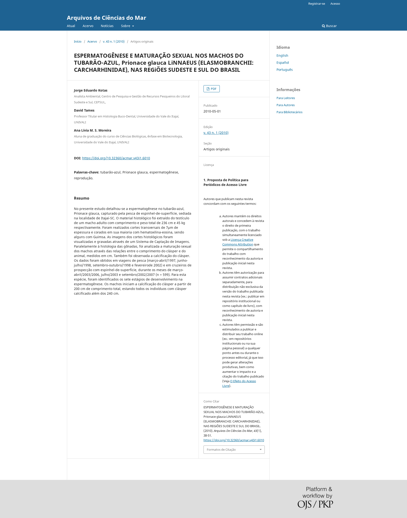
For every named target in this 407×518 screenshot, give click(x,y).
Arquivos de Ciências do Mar (106, 17)
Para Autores (286, 105)
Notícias (107, 26)
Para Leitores (286, 98)
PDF (213, 89)
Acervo (88, 26)
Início (77, 41)
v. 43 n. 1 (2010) (114, 41)
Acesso (335, 3)
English (282, 55)
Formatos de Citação (221, 449)
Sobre (126, 26)
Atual (71, 26)
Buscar (331, 26)
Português (285, 69)
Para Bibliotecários (289, 112)
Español (283, 62)
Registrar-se (316, 3)
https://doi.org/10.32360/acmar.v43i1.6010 (116, 158)
